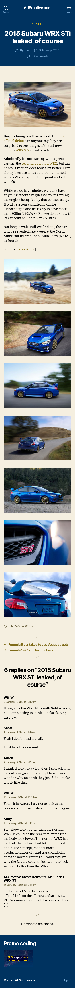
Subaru (37, 24)
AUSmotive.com (37, 8)
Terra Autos (26, 249)
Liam (27, 50)
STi (11, 626)
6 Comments (40, 56)
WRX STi (22, 150)
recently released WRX (39, 164)
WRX (17, 626)
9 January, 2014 (49, 50)
